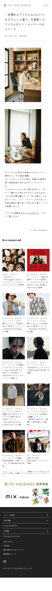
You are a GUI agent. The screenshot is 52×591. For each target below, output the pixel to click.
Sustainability (10, 525)
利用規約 (7, 545)
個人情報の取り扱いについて (14, 550)
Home (4, 471)
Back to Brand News (40, 230)
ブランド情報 (9, 515)
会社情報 (7, 520)
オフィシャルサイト (29, 213)
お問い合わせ (8, 541)
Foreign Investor (12, 536)
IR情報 (6, 531)
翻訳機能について (10, 554)
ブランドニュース (17, 471)
